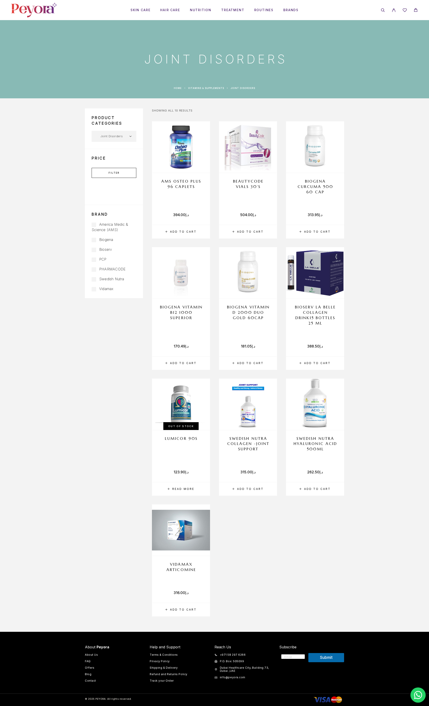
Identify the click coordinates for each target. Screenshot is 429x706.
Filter (114, 172)
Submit (326, 657)
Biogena (106, 239)
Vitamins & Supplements (206, 88)
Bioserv (105, 249)
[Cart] (415, 11)
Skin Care (140, 10)
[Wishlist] (404, 11)
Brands (291, 10)
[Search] (382, 10)
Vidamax (106, 289)
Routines (264, 10)
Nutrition (200, 10)
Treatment (232, 10)
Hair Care (170, 10)
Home (178, 88)
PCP (103, 259)
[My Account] (393, 10)
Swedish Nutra (111, 279)
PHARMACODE (112, 269)
